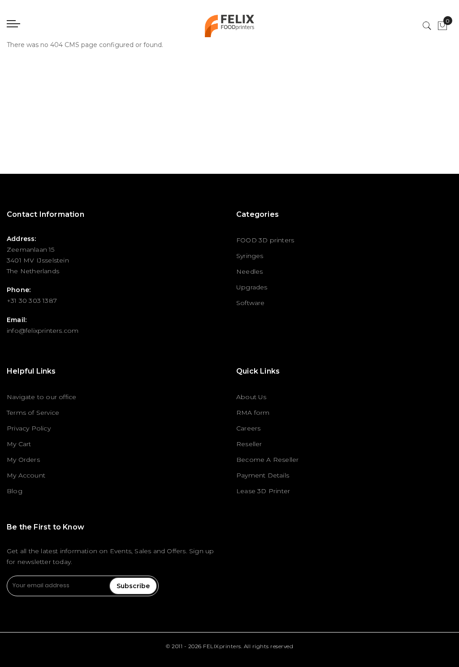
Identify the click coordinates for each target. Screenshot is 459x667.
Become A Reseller (267, 460)
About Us (251, 397)
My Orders (23, 460)
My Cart (19, 444)
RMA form (253, 413)
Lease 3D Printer (263, 491)
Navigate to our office (41, 397)
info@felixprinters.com (42, 331)
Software (250, 303)
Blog (14, 491)
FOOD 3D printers (265, 240)
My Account (26, 475)
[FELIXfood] (230, 26)
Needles (249, 271)
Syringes (250, 256)
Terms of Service (33, 413)
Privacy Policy (29, 428)
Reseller (249, 444)
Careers (248, 428)
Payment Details (262, 475)
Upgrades (252, 287)
